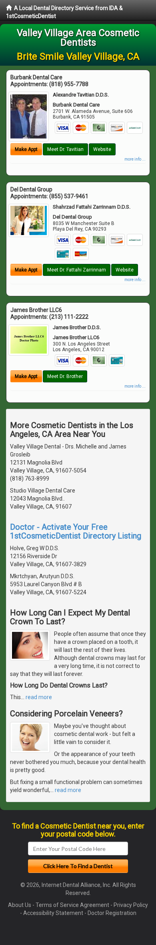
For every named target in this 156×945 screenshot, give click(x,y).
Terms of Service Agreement (72, 905)
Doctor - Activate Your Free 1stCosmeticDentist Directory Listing (75, 531)
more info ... (135, 159)
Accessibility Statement (53, 913)
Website (102, 149)
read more (39, 697)
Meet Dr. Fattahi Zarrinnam (76, 270)
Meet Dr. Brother (65, 376)
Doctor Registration (112, 913)
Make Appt (26, 149)
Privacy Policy (131, 905)
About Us (19, 905)
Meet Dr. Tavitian (65, 149)
